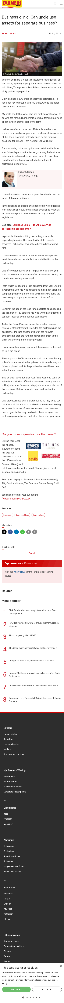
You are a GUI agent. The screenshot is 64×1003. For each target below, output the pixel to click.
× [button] (61, 966)
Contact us (9, 851)
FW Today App (10, 781)
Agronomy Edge (11, 941)
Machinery (8, 824)
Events (7, 961)
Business (7, 515)
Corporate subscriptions (15, 792)
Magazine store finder (14, 866)
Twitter (7, 899)
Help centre (9, 846)
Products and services (14, 754)
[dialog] (32, 983)
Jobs (6, 814)
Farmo (7, 956)
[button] (32, 997)
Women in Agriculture (14, 946)
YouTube (8, 909)
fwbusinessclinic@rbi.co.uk (16, 498)
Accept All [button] (16, 989)
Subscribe (8, 861)
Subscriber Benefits (13, 786)
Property (8, 819)
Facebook (8, 893)
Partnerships (38, 515)
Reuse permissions (12, 871)
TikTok (7, 919)
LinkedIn (7, 904)
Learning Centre (11, 744)
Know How (19, 571)
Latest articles (10, 734)
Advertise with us (12, 856)
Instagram (8, 914)
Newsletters (9, 776)
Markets (7, 749)
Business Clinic (22, 515)
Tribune (7, 951)
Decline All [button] (47, 989)
